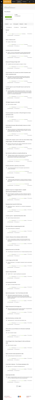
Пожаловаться (30, 33)
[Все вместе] (1, 4)
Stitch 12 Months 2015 (10, 39)
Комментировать (11, 35)
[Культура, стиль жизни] (1, 15)
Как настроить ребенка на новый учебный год (16, 153)
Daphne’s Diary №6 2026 (11, 271)
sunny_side (10, 44)
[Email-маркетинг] (1, 28)
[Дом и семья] (1, 9)
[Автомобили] (1, 6)
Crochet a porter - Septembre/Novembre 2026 (16, 215)
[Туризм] (1, 25)
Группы (19, 1)
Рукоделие (20, 33)
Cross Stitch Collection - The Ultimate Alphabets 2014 (17, 364)
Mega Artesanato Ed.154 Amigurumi (13, 306)
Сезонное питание (10, 177)
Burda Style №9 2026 (10, 375)
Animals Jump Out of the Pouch (12, 50)
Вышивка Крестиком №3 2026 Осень (14, 204)
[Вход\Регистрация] (30, 1)
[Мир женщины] (1, 11)
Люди (9, 6)
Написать (9, 19)
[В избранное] (6, 32)
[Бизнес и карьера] (1, 7)
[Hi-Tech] (1, 12)
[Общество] (1, 19)
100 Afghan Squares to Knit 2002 (13, 102)
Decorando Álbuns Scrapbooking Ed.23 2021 (15, 226)
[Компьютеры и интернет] (1, 14)
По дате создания (24, 27)
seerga (10, 159)
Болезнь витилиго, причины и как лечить (15, 165)
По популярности (9, 27)
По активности (16, 27)
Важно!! (7, 30)
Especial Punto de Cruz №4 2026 (12, 249)
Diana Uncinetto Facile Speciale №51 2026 (14, 353)
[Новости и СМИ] (1, 17)
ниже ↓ (20, 386)
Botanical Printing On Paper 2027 (13, 61)
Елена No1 (10, 33)
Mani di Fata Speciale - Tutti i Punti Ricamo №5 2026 (17, 293)
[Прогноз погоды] (1, 20)
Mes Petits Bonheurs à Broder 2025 (13, 318)
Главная (5, 6)
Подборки (24, 1)
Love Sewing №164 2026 (11, 282)
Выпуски (13, 1)
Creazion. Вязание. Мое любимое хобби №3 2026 (16, 237)
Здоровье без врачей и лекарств (20, 159)
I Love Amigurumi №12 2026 (12, 260)
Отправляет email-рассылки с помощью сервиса (19, 3)
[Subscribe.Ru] (7, 1)
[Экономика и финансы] (1, 27)
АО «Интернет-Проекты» (8, 397)
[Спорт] (1, 22)
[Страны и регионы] (1, 23)
